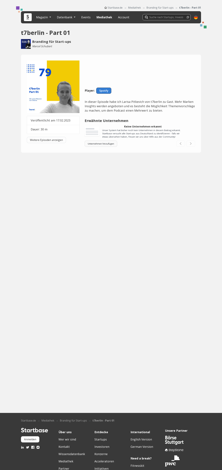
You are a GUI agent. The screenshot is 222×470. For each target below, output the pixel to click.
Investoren (101, 447)
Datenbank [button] (65, 17)
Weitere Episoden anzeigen (46, 140)
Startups (100, 439)
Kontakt (64, 447)
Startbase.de (115, 7)
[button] (196, 17)
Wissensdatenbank (72, 454)
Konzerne (101, 454)
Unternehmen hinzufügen (101, 143)
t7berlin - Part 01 (190, 7)
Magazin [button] (42, 17)
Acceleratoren (104, 461)
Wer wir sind (67, 439)
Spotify (103, 90)
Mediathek (134, 7)
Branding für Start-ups (160, 7)
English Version (141, 439)
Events (86, 17)
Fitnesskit (137, 466)
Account (123, 17)
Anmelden (30, 439)
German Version (142, 447)
